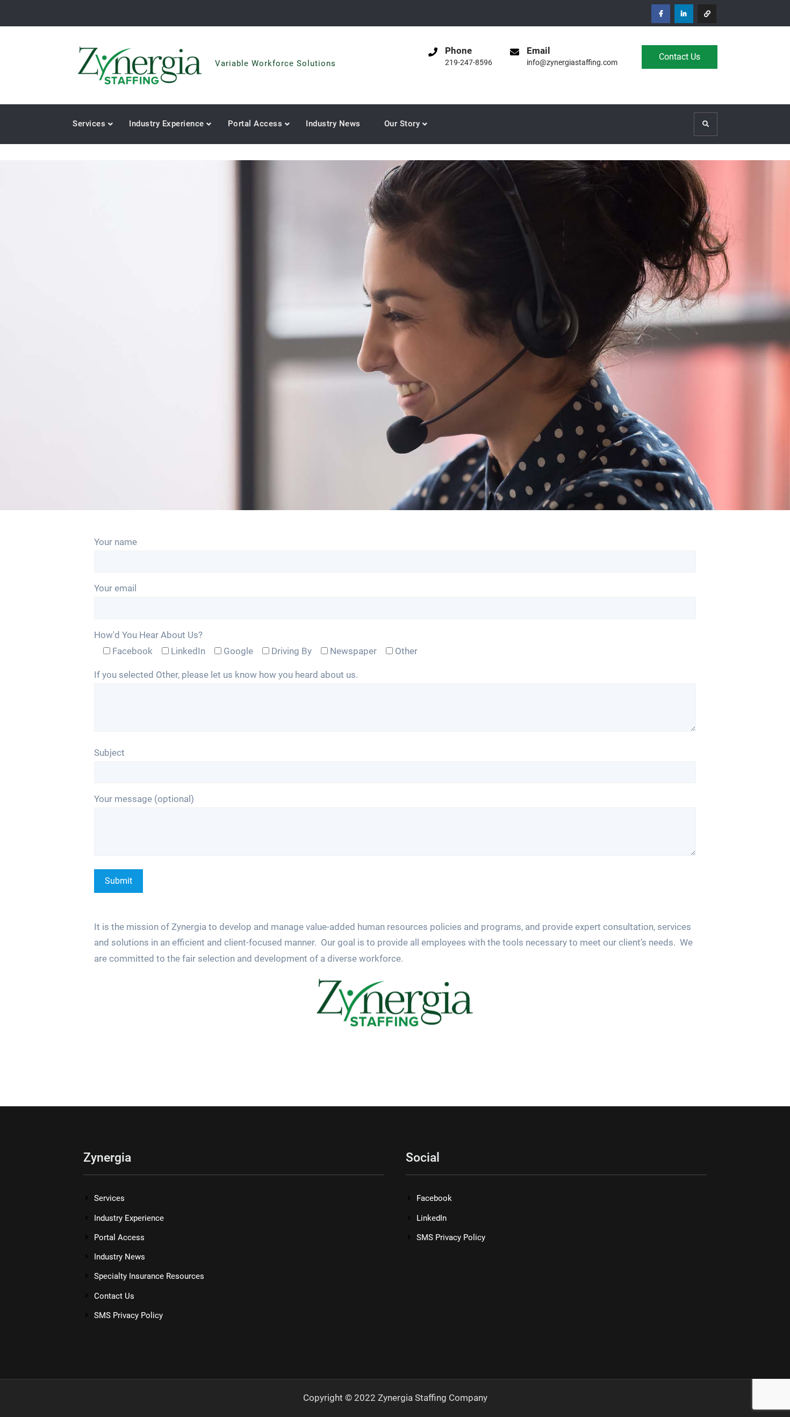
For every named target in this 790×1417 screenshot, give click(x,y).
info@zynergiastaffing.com (572, 62)
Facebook (434, 1198)
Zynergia (242, 48)
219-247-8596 (468, 62)
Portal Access (255, 123)
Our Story (402, 123)
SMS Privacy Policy (128, 1315)
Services (89, 123)
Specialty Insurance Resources (149, 1276)
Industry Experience (166, 123)
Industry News (333, 123)
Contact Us (679, 57)
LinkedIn (431, 1218)
